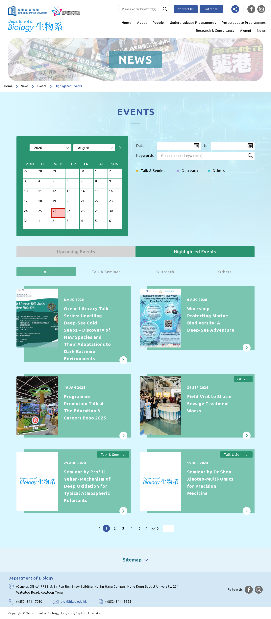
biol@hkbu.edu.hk (74, 601)
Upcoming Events (76, 251)
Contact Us (186, 9)
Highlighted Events (195, 251)
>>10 (155, 528)
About (142, 22)
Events (41, 86)
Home (126, 22)
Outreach (165, 272)
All (46, 272)
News (261, 30)
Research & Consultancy (215, 30)
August (83, 148)
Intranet (211, 9)
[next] (146, 528)
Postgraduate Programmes (244, 22)
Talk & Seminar (106, 272)
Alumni (245, 30)
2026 (38, 148)
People (158, 22)
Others (225, 272)
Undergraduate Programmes (193, 22)
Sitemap (132, 559)
